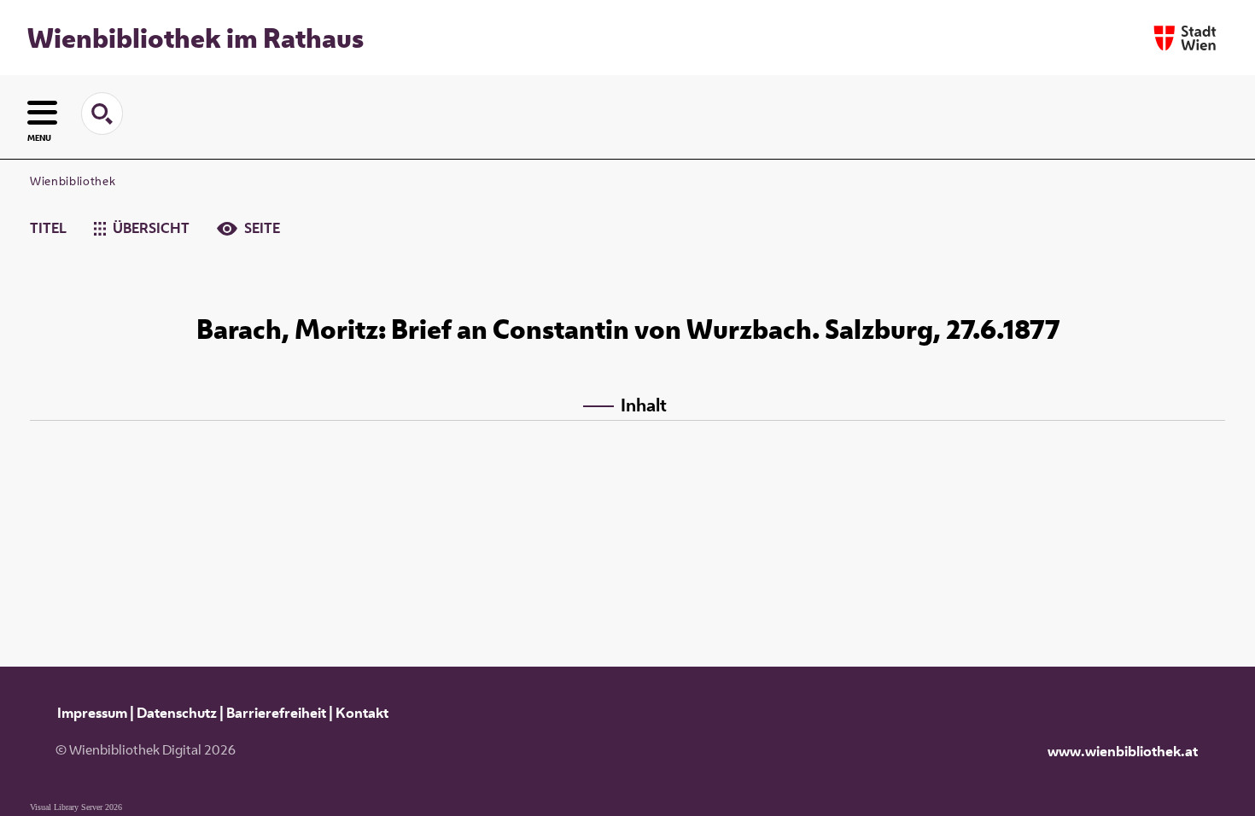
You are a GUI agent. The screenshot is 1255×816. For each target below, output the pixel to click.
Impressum (92, 712)
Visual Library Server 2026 (76, 807)
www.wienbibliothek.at (1123, 751)
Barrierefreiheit (276, 712)
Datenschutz (177, 712)
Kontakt (362, 712)
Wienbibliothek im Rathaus (195, 37)
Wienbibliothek (72, 181)
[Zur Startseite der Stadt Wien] (1185, 38)
